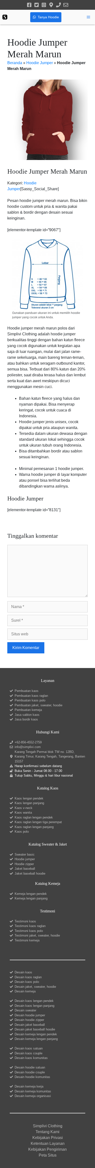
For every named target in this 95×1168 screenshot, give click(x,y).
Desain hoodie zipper (29, 1020)
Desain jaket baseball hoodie (35, 1029)
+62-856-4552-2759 (28, 742)
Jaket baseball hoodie (30, 873)
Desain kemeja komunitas (33, 1091)
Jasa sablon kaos (27, 715)
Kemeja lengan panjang (31, 898)
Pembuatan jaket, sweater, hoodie (38, 705)
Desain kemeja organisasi (33, 1096)
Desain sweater (25, 1010)
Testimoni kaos (25, 921)
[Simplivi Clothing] (4, 17)
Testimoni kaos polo (29, 931)
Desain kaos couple (28, 1053)
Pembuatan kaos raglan (31, 696)
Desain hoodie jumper (30, 1015)
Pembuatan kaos (26, 691)
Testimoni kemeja (27, 940)
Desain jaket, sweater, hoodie (35, 986)
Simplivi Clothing (47, 1126)
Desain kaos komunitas (31, 1058)
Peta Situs (48, 1155)
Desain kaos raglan (28, 977)
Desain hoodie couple (30, 1072)
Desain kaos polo (27, 982)
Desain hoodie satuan (30, 1067)
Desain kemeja (25, 991)
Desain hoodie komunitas (32, 1077)
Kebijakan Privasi (47, 1138)
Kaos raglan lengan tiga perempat (38, 822)
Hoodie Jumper (39, 63)
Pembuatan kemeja (28, 710)
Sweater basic (25, 854)
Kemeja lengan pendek (31, 894)
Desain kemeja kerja (29, 1086)
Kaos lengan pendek (29, 798)
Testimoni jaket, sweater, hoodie (37, 935)
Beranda (14, 63)
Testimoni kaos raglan (30, 926)
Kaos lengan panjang (29, 803)
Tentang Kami (47, 1132)
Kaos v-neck (23, 808)
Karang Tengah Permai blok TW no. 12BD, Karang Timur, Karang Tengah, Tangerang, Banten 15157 (50, 756)
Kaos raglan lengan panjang (34, 827)
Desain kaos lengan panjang (34, 1006)
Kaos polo (22, 831)
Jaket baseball (25, 868)
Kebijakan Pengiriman (47, 1149)
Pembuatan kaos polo (30, 700)
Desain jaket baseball (30, 1025)
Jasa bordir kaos (26, 719)
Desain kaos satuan (29, 1048)
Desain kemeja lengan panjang (36, 1039)
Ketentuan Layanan (48, 1143)
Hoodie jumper (25, 859)
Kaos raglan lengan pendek (34, 817)
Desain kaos (23, 972)
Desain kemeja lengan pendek (36, 1034)
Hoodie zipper (24, 864)
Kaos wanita (23, 812)
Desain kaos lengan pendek (34, 1001)
